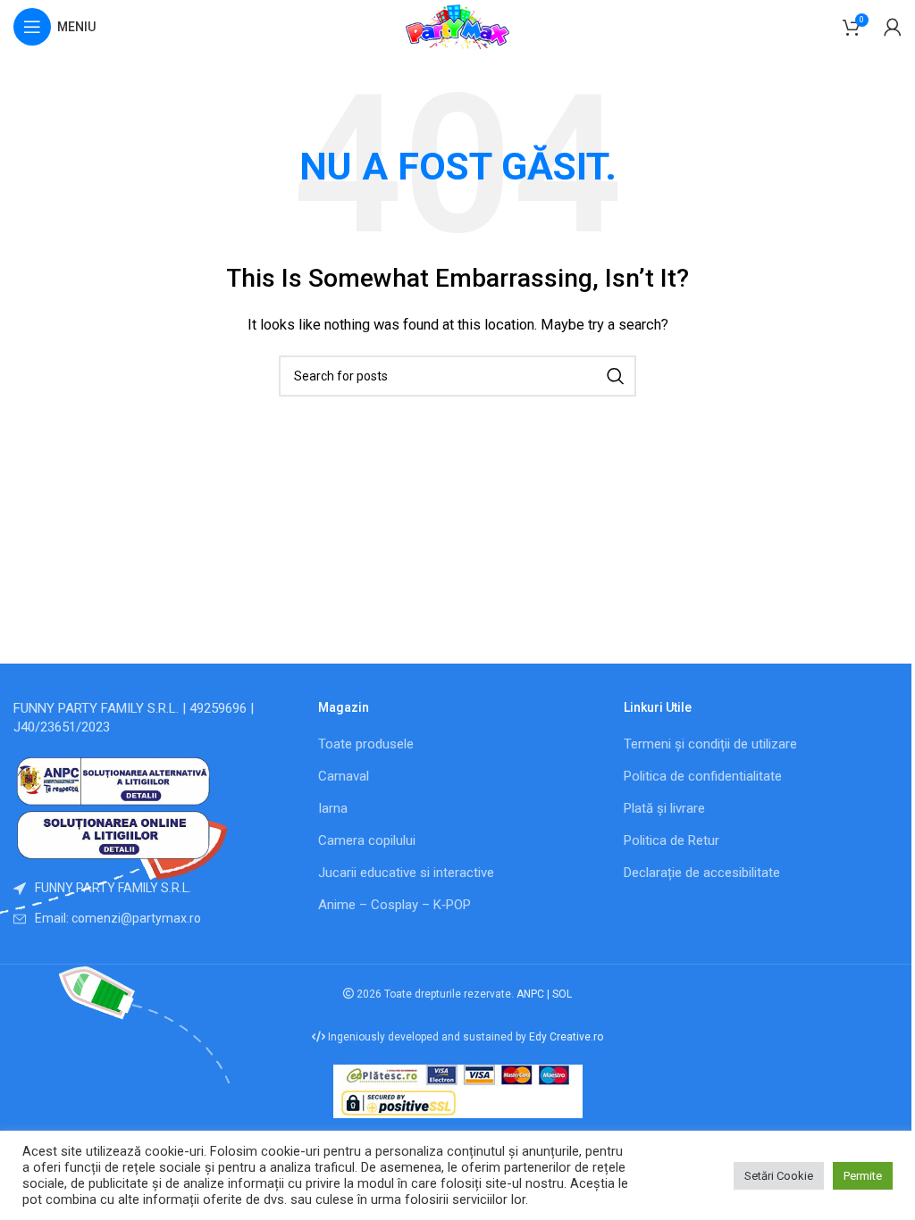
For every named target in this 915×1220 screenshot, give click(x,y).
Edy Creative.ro (566, 1037)
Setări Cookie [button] (778, 1175)
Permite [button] (863, 1175)
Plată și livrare (664, 808)
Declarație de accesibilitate (702, 873)
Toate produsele (366, 744)
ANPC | (534, 994)
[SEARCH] (615, 376)
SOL (562, 994)
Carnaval (343, 776)
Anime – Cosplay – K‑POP (394, 905)
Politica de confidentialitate (703, 776)
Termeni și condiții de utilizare (710, 744)
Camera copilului (367, 840)
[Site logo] (457, 26)
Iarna (333, 808)
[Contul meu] (893, 27)
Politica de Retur (671, 840)
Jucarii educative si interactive (406, 873)
